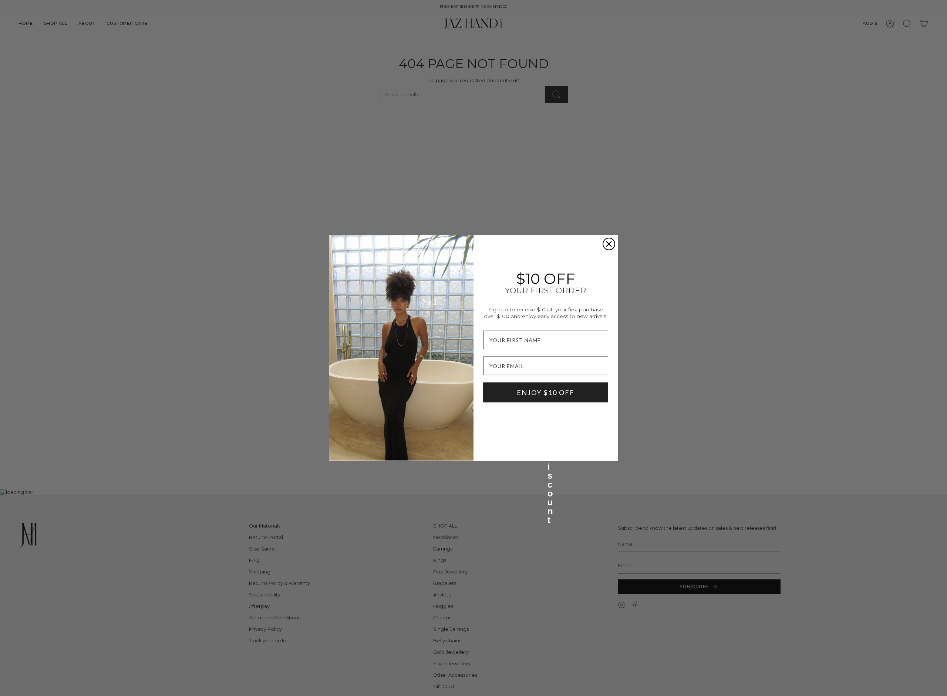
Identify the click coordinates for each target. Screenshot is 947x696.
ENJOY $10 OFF (545, 392)
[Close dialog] (609, 244)
